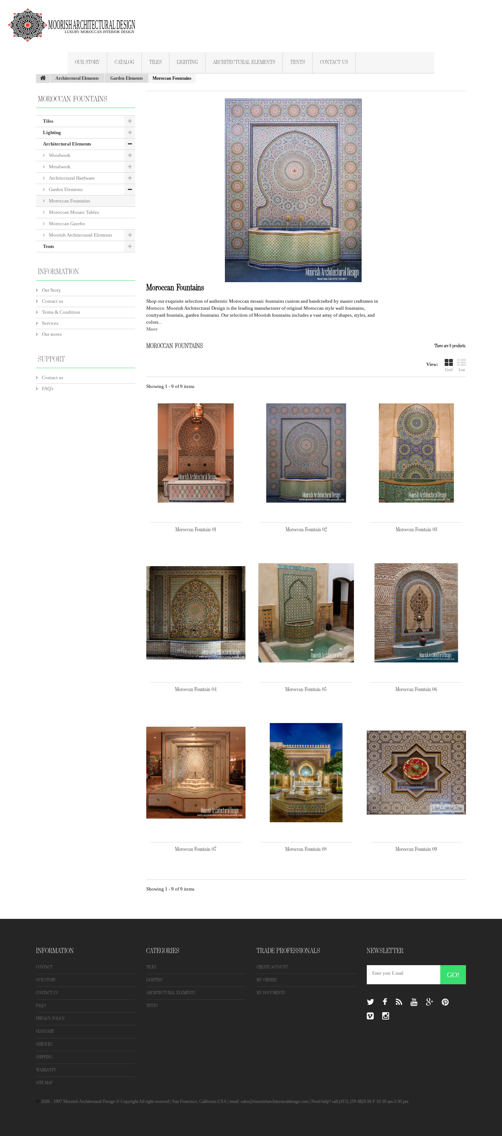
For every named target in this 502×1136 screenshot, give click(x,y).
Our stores (51, 334)
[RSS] (399, 1002)
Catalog (124, 62)
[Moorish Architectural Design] (75, 21)
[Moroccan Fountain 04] (195, 613)
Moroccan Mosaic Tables (73, 212)
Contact (44, 967)
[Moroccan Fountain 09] (416, 773)
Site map (44, 1083)
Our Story (87, 62)
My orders (267, 980)
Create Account (272, 967)
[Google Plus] (429, 1002)
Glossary (45, 1031)
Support (51, 359)
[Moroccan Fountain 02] (306, 453)
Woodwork (59, 155)
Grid (449, 369)
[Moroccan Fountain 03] (416, 453)
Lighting (187, 62)
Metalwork (59, 166)
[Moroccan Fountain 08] (306, 773)
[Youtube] (413, 1002)
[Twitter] (370, 1002)
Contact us (52, 301)
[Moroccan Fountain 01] (195, 453)
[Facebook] (385, 1002)
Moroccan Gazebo (66, 223)
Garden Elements (65, 189)
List (462, 369)
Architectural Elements (244, 62)
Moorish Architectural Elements (80, 235)
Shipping (44, 1057)
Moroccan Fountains (69, 201)
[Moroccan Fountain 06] (416, 613)
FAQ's (47, 388)
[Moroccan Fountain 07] (195, 773)
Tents (297, 62)
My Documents (271, 993)
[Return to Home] (43, 78)
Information (58, 272)
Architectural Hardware (71, 178)
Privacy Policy (50, 1018)
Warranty (46, 1070)
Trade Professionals (288, 951)
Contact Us (334, 62)
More (152, 329)
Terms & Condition (60, 312)
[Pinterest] (445, 1002)
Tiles (155, 62)
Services (49, 323)
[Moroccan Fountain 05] (306, 613)
